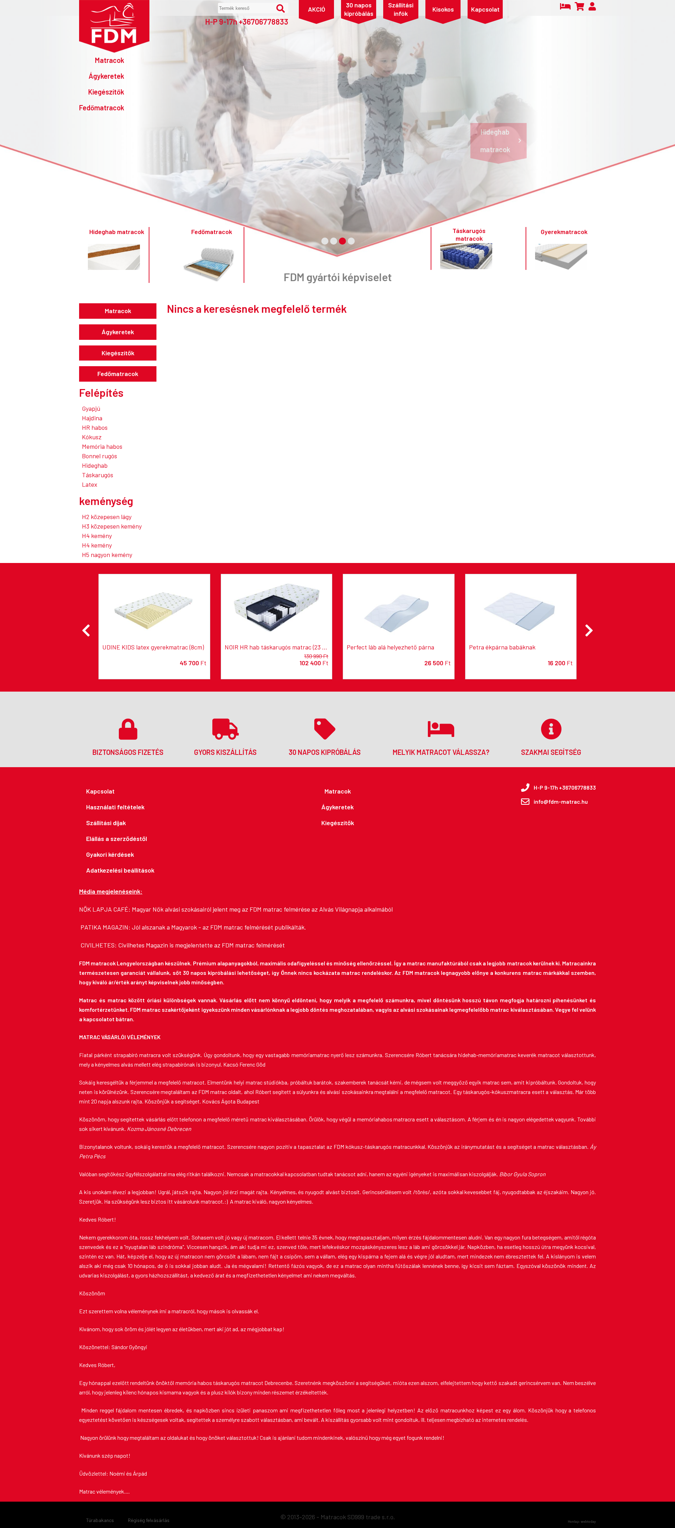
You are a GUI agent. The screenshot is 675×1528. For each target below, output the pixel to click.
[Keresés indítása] (280, 8)
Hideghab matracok (495, 141)
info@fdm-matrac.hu (561, 801)
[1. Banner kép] (324, 241)
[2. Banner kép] (333, 241)
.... (127, 1491)
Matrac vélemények (101, 1491)
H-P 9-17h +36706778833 (246, 21)
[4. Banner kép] (351, 241)
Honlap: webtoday (582, 1521)
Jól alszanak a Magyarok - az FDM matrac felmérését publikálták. (219, 927)
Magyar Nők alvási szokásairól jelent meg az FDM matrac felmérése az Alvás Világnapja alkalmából (262, 909)
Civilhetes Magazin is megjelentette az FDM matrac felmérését (201, 945)
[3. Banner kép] (342, 241)
